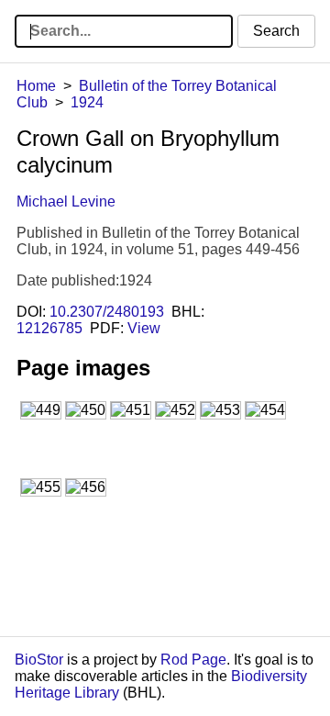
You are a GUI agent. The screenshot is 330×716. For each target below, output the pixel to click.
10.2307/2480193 (107, 311)
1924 (87, 102)
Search (276, 31)
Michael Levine (66, 201)
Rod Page (193, 659)
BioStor (39, 659)
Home (36, 86)
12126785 (49, 328)
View (143, 328)
